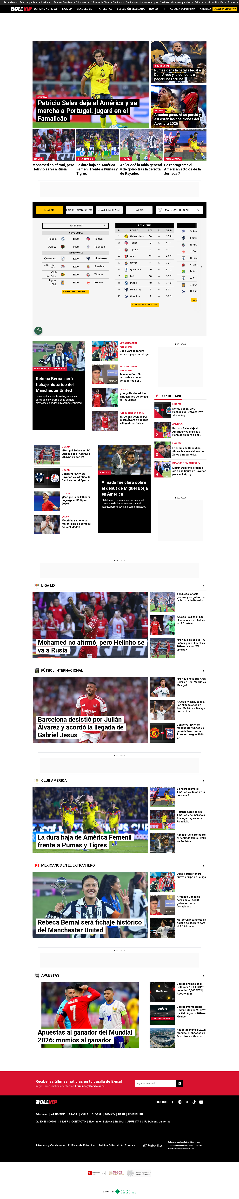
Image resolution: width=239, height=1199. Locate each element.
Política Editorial (109, 1145)
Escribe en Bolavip (100, 1121)
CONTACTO (78, 1121)
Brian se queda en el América (35, 2)
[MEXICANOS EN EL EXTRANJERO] (203, 866)
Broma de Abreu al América (107, 2)
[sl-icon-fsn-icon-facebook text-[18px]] (173, 1102)
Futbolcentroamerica (157, 1121)
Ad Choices (128, 1145)
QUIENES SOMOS (46, 1121)
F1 (163, 8)
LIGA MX (67, 8)
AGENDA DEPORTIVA (182, 8)
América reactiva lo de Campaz (142, 2)
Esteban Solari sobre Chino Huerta (71, 2)
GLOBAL (97, 1114)
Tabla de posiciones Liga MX (209, 2)
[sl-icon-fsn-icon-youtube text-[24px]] (201, 1102)
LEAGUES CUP (85, 8)
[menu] (6, 9)
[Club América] (203, 781)
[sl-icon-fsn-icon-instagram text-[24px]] (180, 1102)
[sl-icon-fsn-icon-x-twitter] (187, 1102)
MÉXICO (110, 1114)
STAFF (64, 1121)
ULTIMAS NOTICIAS (46, 8)
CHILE (84, 1114)
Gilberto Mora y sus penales (176, 2)
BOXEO (153, 8)
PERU (121, 1114)
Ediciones (42, 1114)
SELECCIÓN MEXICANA (131, 8)
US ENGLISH (135, 1114)
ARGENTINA (58, 1114)
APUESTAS (105, 8)
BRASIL (73, 1114)
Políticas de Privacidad (82, 1145)
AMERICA (205, 8)
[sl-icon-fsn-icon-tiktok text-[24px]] (194, 1102)
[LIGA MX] (203, 586)
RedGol (119, 1121)
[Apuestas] (203, 976)
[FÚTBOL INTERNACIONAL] (203, 671)
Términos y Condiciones (90, 1086)
